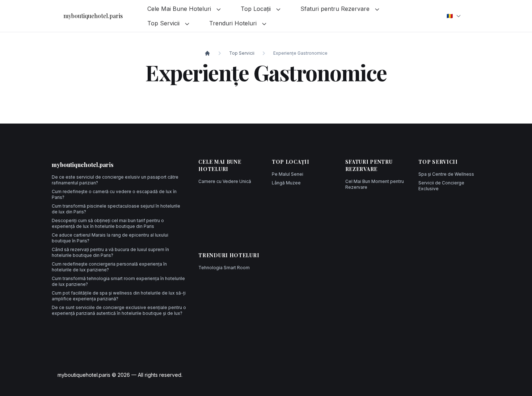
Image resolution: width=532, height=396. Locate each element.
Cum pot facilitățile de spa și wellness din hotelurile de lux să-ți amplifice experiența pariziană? (119, 295)
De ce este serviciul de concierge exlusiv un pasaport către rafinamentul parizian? (115, 180)
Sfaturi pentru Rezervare (335, 8)
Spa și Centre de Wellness (446, 174)
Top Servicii (164, 23)
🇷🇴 (450, 16)
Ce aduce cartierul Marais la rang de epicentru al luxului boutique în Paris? (110, 237)
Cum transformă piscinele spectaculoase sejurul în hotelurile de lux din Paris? (116, 208)
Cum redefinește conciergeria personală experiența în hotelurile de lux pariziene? (109, 266)
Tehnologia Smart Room (224, 267)
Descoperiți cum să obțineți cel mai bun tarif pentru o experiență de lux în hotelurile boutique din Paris (108, 223)
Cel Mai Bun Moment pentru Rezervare (374, 184)
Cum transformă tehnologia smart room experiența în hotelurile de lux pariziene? (118, 281)
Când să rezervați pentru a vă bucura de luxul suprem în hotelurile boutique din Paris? (110, 252)
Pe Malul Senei (287, 174)
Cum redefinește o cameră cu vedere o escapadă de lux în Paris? (114, 194)
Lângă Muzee (286, 183)
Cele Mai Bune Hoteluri (180, 8)
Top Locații (257, 8)
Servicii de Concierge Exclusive (441, 185)
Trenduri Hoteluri (233, 23)
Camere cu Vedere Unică (224, 181)
